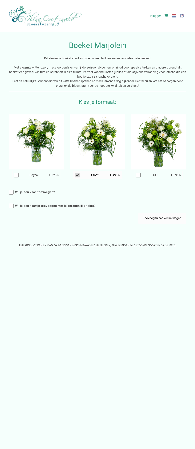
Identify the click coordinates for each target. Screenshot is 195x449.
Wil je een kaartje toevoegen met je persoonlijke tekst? (55, 206)
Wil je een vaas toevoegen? (35, 192)
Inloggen (155, 16)
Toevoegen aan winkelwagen (162, 218)
